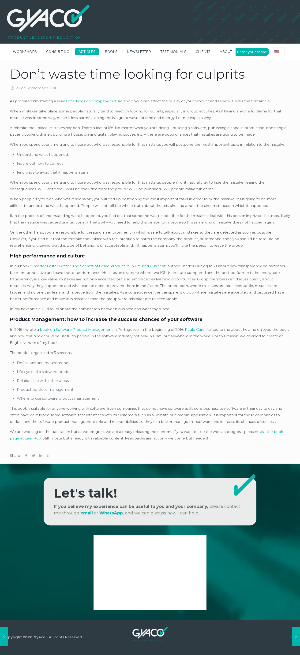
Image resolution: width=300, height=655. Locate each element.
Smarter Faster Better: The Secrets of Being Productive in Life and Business (98, 266)
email (86, 513)
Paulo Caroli (195, 329)
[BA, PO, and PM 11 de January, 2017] (296, 636)
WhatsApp (111, 513)
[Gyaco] (48, 21)
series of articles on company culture (90, 101)
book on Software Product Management (76, 329)
